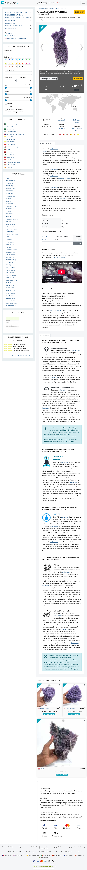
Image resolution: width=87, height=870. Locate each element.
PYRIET (9, 265)
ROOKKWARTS (11, 275)
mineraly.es (58, 855)
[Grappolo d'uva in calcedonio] (67, 134)
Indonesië (62, 128)
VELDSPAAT (10, 300)
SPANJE (9, 136)
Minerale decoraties (14, 15)
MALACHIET (10, 254)
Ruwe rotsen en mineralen (16, 12)
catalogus (42, 8)
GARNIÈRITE (10, 224)
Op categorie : (8, 50)
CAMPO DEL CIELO (12, 206)
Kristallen (51, 8)
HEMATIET (10, 231)
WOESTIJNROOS (11, 303)
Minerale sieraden (13, 26)
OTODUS (9, 262)
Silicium (48, 240)
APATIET (9, 193)
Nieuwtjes (9, 33)
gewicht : (7, 91)
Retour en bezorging (51, 847)
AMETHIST (10, 186)
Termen (4, 847)
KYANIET (9, 247)
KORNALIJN (10, 242)
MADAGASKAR (12, 147)
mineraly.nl (69, 855)
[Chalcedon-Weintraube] (64, 134)
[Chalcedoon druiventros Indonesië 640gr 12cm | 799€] (49, 695)
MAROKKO (10, 144)
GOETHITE (10, 226)
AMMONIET (10, 188)
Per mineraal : (9, 77)
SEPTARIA (9, 282)
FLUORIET (10, 221)
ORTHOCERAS (11, 260)
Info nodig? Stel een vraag (49, 78)
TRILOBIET (10, 295)
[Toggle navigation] (83, 3)
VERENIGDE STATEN (13, 162)
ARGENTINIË (10, 126)
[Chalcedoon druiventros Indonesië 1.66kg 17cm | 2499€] (74, 695)
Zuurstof (48, 236)
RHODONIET (10, 270)
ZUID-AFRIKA (10, 164)
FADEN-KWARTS (12, 219)
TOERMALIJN (10, 293)
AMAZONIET (10, 180)
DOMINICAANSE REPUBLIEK (15, 134)
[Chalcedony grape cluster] (60, 134)
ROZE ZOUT (10, 277)
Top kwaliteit (10, 36)
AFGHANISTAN (11, 124)
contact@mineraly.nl (57, 851)
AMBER (9, 183)
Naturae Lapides (59, 257)
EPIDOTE (9, 216)
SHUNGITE (10, 285)
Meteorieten (10, 28)
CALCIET (9, 203)
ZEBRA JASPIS (11, 305)
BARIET (9, 201)
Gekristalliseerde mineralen (17, 18)
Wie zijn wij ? (39, 847)
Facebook (24, 851)
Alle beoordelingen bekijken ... (22, 355)
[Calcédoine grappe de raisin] (57, 134)
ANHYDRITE (10, 191)
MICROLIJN (10, 257)
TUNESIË (9, 159)
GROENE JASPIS (11, 229)
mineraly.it (46, 855)
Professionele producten (16, 38)
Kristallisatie (61, 8)
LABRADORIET (11, 249)
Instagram (33, 851)
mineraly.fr (7, 855)
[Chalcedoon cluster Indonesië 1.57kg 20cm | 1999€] (61, 743)
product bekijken (49, 714)
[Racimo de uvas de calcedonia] (71, 134)
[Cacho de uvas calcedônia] (75, 134)
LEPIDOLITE (10, 252)
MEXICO (9, 149)
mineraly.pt (80, 855)
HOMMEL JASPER (12, 234)
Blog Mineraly (13, 851)
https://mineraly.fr (73, 851)
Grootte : (7, 97)
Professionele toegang (65, 847)
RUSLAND (10, 157)
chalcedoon (44, 708)
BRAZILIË (10, 129)
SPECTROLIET (10, 288)
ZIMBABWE (10, 167)
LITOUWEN (10, 141)
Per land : (23, 77)
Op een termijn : (9, 70)
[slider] (6, 88)
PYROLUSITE (10, 267)
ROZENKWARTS (11, 280)
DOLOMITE (10, 214)
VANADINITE (10, 298)
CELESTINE (10, 208)
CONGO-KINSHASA (12, 131)
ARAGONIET (10, 196)
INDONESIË (10, 139)
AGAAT (9, 178)
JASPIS (9, 239)
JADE (8, 237)
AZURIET (9, 198)
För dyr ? (77, 90)
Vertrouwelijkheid (29, 847)
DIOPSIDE (9, 211)
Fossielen (10, 23)
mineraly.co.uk (20, 855)
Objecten (10, 20)
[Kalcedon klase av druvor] (78, 134)
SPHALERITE (10, 290)
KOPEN (79, 12)
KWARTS (9, 244)
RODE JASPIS (10, 272)
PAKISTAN (10, 154)
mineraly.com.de (33, 855)
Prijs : (6, 85)
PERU (9, 152)
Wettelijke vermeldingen (15, 847)
